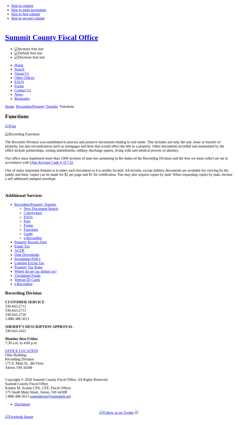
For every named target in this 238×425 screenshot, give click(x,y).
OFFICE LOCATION (21, 351)
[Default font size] (28, 53)
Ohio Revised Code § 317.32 (51, 162)
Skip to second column (28, 18)
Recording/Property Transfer (37, 106)
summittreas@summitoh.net (50, 396)
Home (9, 106)
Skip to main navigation (28, 10)
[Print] (10, 126)
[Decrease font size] (29, 57)
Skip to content (22, 6)
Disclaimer (22, 404)
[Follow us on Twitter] (116, 413)
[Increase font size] (28, 49)
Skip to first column (25, 14)
